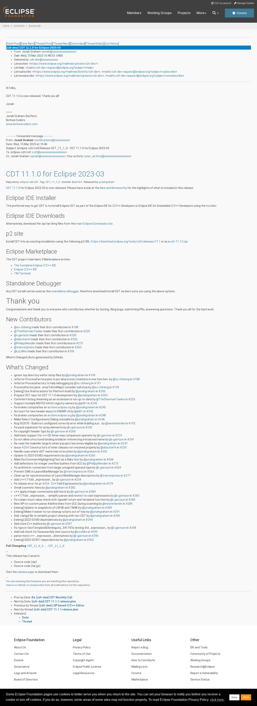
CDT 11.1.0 (13, 187)
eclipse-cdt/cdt (29, 181)
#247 (124, 443)
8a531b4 (77, 181)
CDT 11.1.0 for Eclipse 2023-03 (55, 174)
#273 (79, 343)
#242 (89, 411)
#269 (117, 467)
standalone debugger (65, 291)
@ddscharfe (22, 339)
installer (211, 205)
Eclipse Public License (87, 666)
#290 (116, 515)
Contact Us (21, 653)
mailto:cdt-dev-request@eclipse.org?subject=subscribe (139, 71)
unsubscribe (37, 585)
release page (25, 572)
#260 (72, 431)
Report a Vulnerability (204, 673)
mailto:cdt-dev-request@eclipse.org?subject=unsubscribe (145, 75)
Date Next (27, 43)
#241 (130, 439)
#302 (90, 539)
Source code (35, 25)
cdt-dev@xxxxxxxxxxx (44, 59)
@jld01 (82, 403)
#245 (102, 407)
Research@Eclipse (202, 666)
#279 (109, 483)
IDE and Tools (199, 647)
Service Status (200, 679)
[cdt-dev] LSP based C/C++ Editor (62, 605)
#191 (97, 383)
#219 (118, 435)
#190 (92, 375)
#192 (131, 423)
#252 (103, 451)
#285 (131, 499)
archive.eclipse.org (60, 407)
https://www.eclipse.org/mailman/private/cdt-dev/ (64, 63)
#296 (95, 535)
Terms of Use (82, 653)
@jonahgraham (75, 375)
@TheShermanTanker (28, 331)
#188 (74, 327)
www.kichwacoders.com (22, 124)
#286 (129, 503)
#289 (108, 507)
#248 (102, 415)
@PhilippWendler (25, 343)
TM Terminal (22, 273)
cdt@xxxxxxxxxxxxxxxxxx (49, 152)
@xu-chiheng (22, 327)
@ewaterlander (115, 423)
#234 (77, 479)
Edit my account (222, 3)
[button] (215, 13)
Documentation (142, 653)
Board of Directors (26, 679)
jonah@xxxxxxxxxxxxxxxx (59, 51)
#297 (68, 523)
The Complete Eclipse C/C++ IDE (35, 265)
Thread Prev (43, 43)
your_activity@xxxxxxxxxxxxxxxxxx (107, 156)
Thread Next (61, 43)
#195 (115, 387)
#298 (132, 527)
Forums (136, 673)
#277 (126, 475)
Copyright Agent (83, 660)
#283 (136, 495)
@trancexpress (24, 347)
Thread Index (94, 43)
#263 (78, 347)
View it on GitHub (16, 585)
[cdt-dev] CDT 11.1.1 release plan (54, 601)
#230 (72, 335)
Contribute (18, 25)
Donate (241, 13)
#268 (110, 459)
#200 (102, 391)
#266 (91, 455)
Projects (184, 13)
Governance (22, 666)
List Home (111, 43)
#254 (25, 447)
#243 (93, 403)
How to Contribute (143, 660)
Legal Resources (83, 673)
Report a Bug (140, 647)
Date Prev (13, 43)
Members (134, 13)
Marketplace (140, 679)
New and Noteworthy (113, 187)
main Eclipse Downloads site (94, 223)
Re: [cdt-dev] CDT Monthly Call (52, 597)
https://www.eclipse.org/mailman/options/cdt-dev (69, 75)
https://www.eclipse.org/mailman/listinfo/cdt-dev (66, 71)
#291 (116, 511)
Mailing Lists (140, 666)
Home (6, 25)
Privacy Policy (82, 647)
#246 (101, 419)
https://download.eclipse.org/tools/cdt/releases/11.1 (125, 241)
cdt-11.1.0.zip (179, 241)
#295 (70, 351)
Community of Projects (205, 653)
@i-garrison (21, 335)
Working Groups (159, 13)
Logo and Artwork (25, 673)
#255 (74, 339)
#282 (71, 487)
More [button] (200, 13)
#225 (86, 331)
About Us (20, 647)
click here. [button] (217, 699)
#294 (89, 519)
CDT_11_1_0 (52, 181)
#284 (92, 491)
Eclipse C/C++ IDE (25, 269)
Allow (246, 697)
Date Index (77, 43)
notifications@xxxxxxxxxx (52, 140)
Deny (234, 697)
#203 (104, 395)
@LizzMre (20, 351)
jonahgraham (106, 181)
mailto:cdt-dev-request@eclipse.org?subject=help (59, 67)
